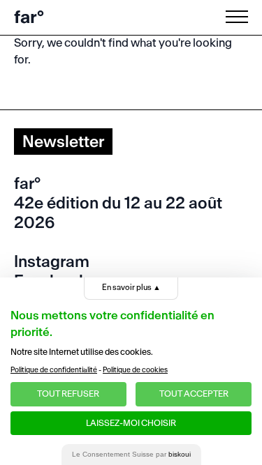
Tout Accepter (193, 393)
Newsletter (63, 141)
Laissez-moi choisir (131, 423)
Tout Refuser (68, 393)
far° (29, 17)
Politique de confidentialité (53, 369)
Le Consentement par (131, 454)
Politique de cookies (135, 369)
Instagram (51, 261)
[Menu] (240, 17)
